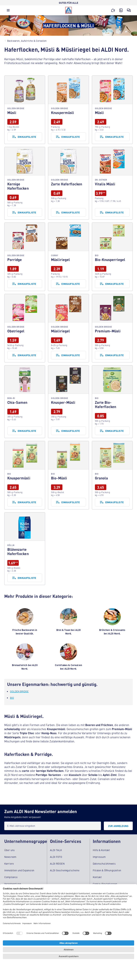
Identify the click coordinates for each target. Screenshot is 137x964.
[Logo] (68, 10)
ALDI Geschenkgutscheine (65, 870)
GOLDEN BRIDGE (19, 691)
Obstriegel (24, 328)
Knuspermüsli (68, 110)
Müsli (24, 110)
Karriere (9, 863)
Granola (112, 475)
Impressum (99, 857)
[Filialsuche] (113, 10)
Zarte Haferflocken (68, 183)
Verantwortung (12, 884)
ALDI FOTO (56, 857)
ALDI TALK (56, 850)
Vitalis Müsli (112, 183)
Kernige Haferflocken (24, 183)
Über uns (9, 850)
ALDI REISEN (57, 863)
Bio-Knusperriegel (112, 257)
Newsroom (10, 857)
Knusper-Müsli (68, 401)
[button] (8, 11)
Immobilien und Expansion (19, 870)
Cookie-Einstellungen (105, 884)
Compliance (11, 877)
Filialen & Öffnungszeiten (107, 870)
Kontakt (97, 877)
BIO (12, 697)
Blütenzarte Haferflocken (24, 548)
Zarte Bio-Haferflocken (112, 401)
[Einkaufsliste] (121, 10)
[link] (24, 109)
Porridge (24, 257)
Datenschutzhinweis (104, 863)
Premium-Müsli (112, 328)
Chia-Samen (24, 401)
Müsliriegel (68, 257)
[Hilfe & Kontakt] (129, 10)
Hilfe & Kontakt (101, 850)
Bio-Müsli (68, 475)
